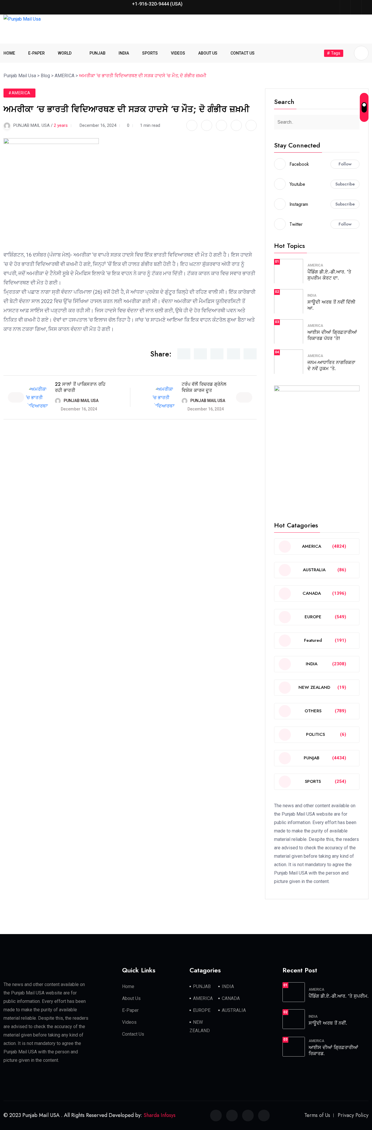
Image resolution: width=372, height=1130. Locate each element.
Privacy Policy (353, 1115)
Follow (345, 164)
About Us (131, 998)
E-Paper (130, 1010)
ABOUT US (207, 53)
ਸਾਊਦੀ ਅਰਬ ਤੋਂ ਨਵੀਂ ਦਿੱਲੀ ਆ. (331, 305)
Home (128, 986)
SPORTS (150, 53)
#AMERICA (19, 93)
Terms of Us (317, 1115)
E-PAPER (36, 53)
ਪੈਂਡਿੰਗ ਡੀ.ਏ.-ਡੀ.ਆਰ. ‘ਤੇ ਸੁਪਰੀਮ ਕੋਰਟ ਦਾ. (329, 274)
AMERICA (315, 265)
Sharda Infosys (160, 1115)
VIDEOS (178, 53)
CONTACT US (242, 53)
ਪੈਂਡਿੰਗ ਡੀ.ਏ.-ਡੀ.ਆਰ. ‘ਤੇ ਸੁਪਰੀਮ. (339, 996)
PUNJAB (97, 53)
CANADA (231, 998)
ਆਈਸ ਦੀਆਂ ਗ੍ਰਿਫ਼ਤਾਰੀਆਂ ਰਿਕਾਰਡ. (333, 1050)
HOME (9, 53)
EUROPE (201, 1010)
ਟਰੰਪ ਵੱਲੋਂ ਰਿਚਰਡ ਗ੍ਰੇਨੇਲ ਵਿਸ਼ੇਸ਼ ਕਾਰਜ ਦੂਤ (204, 387)
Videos (129, 1022)
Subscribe (345, 184)
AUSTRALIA (234, 1010)
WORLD (64, 53)
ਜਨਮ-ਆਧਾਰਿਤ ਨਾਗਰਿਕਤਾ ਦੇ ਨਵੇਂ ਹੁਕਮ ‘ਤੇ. (331, 365)
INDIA (124, 53)
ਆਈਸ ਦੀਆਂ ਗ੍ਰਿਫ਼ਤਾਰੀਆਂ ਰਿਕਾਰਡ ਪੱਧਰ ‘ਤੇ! (332, 335)
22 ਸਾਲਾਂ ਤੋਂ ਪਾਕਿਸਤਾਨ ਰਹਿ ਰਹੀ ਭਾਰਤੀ (80, 387)
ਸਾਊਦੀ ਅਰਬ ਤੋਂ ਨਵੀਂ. (328, 1023)
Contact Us (133, 1034)
